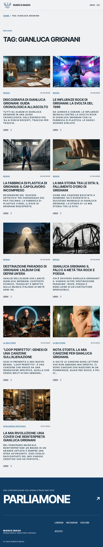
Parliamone (51, 499)
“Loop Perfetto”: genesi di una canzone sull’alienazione (25, 353)
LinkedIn (59, 522)
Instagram (72, 522)
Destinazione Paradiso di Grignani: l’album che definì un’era (25, 270)
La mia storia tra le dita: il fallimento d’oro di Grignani (76, 186)
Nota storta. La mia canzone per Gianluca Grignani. (72, 353)
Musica (6, 93)
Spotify (59, 531)
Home (6, 16)
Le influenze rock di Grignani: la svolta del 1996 (73, 103)
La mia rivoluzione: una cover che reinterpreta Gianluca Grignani (24, 436)
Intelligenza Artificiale (14, 426)
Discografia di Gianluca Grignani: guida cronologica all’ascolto (25, 103)
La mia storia (9, 343)
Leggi (7, 130)
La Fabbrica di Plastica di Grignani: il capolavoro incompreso (25, 186)
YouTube (84, 522)
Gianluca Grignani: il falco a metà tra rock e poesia (74, 270)
